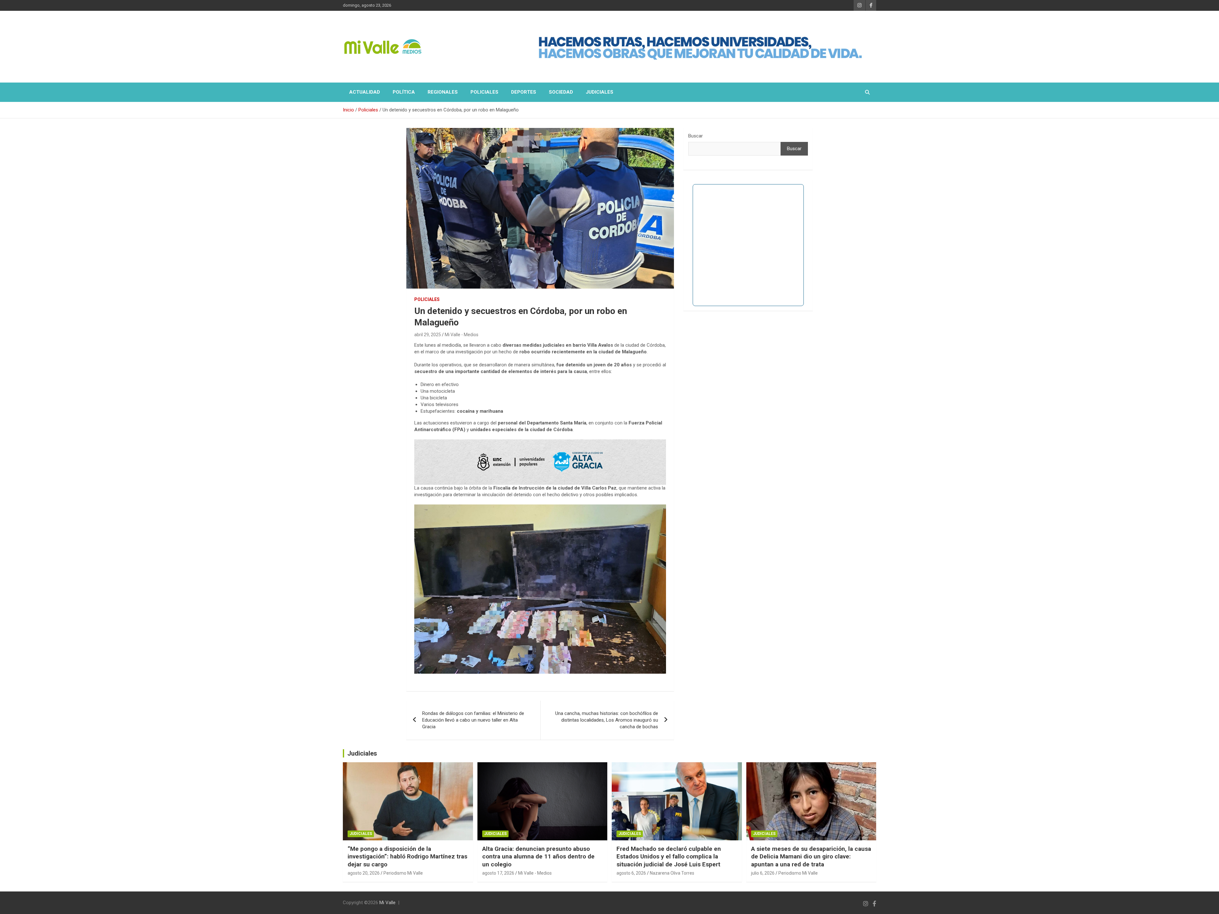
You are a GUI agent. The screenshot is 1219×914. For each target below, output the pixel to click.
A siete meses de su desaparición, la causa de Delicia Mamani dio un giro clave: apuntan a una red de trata (811, 856)
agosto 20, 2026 (364, 873)
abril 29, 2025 (427, 334)
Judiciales (599, 92)
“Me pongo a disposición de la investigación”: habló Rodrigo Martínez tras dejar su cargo (407, 856)
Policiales (484, 92)
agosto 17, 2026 (498, 873)
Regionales (443, 92)
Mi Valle (387, 902)
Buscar (695, 136)
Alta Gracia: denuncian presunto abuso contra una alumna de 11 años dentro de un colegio (538, 856)
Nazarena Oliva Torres (672, 873)
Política (404, 92)
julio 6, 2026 (763, 873)
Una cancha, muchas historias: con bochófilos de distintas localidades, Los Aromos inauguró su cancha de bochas (606, 720)
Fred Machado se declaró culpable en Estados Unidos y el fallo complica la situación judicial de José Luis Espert (668, 856)
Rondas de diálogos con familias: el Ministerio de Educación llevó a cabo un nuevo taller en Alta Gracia (473, 720)
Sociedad (561, 92)
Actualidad (364, 92)
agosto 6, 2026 (631, 873)
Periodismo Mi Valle (403, 873)
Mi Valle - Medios (461, 334)
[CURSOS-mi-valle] (540, 442)
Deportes (523, 92)
